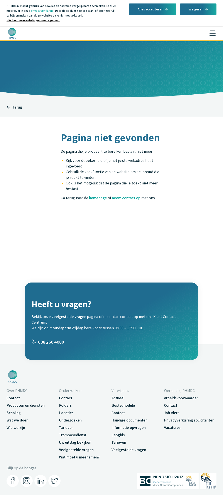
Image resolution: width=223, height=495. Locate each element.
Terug (17, 107)
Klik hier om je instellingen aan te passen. (33, 20)
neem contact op (126, 197)
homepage (98, 197)
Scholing (14, 412)
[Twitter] (54, 481)
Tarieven (66, 427)
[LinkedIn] (40, 481)
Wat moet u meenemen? (79, 457)
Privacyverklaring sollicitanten (189, 420)
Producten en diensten (26, 405)
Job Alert (171, 412)
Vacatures (172, 427)
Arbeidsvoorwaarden (181, 397)
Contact (13, 397)
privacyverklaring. (42, 11)
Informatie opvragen (129, 427)
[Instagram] (26, 481)
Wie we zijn (16, 427)
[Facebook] (13, 481)
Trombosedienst (72, 434)
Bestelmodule (123, 405)
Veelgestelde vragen (76, 449)
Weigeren (196, 9)
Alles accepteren (150, 9)
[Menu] (212, 33)
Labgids (118, 434)
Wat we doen (17, 420)
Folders (65, 405)
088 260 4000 (51, 341)
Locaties (66, 412)
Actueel (118, 397)
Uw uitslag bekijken (75, 442)
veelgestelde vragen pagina (75, 316)
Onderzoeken (70, 420)
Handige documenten (129, 420)
